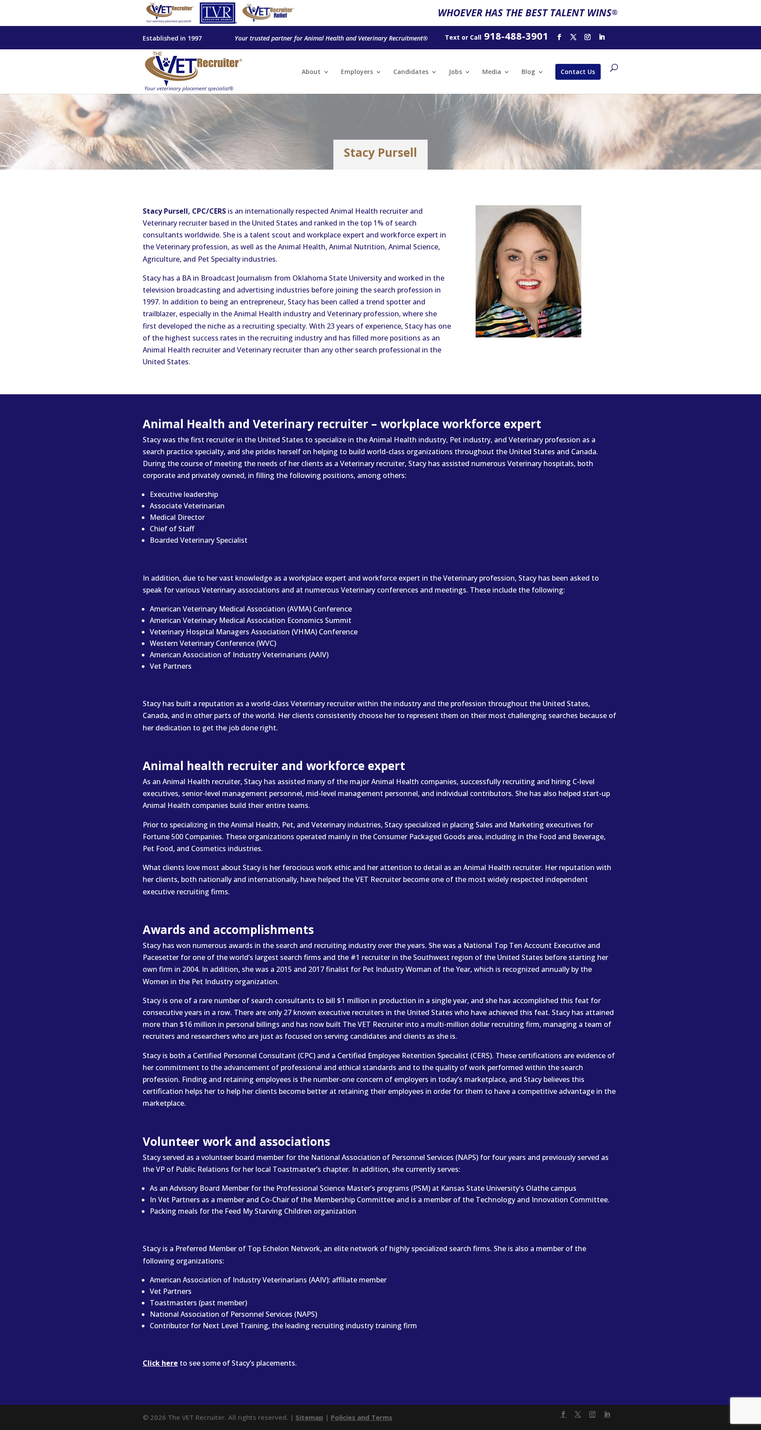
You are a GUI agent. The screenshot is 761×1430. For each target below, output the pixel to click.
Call (475, 37)
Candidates (411, 72)
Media (491, 72)
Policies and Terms (361, 1417)
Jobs (455, 72)
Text (452, 37)
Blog (528, 72)
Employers (357, 72)
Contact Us (578, 71)
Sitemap (309, 1417)
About (311, 72)
